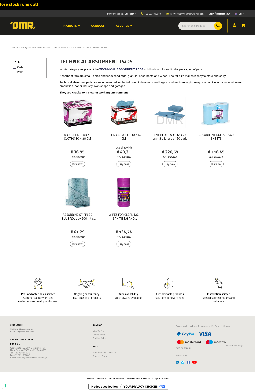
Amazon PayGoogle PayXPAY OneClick (209, 346)
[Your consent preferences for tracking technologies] (5, 386)
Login (211, 13)
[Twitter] (182, 362)
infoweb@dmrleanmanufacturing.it (186, 13)
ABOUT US (122, 26)
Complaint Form (100, 356)
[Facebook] (188, 362)
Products (16, 47)
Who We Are (98, 330)
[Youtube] (194, 362)
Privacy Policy (99, 334)
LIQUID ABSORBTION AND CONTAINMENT (46, 47)
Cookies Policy (99, 338)
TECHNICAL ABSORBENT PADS (90, 47)
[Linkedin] (177, 362)
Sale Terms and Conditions (104, 352)
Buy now (77, 164)
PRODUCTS (70, 26)
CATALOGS (98, 26)
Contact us (130, 13)
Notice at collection (104, 386)
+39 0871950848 (153, 13)
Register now (223, 13)
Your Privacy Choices (140, 386)
